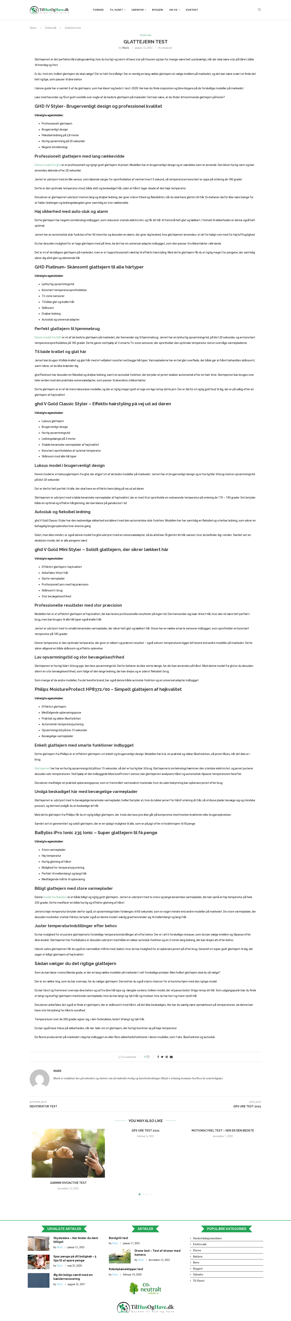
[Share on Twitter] (162, 1057)
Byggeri (157, 10)
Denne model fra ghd (48, 165)
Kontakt (192, 10)
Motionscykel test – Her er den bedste (223, 1130)
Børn (196, 1262)
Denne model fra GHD (48, 337)
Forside (98, 10)
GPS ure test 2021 (146, 1130)
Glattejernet (42, 768)
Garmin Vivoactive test (68, 1182)
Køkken (197, 1256)
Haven (197, 1250)
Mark (125, 47)
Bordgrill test (118, 1238)
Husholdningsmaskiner (207, 1238)
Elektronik (50, 28)
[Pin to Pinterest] (166, 1057)
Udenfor (137, 10)
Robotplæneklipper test (126, 1269)
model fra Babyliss (55, 897)
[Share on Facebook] (158, 1057)
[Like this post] (151, 1057)
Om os (173, 10)
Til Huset (116, 10)
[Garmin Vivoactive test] (68, 1153)
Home (33, 28)
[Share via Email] (171, 1057)
